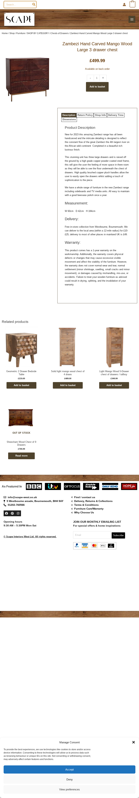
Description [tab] (68, 115)
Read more (21, 455)
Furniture (20, 33)
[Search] (34, 4)
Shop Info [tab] (100, 115)
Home (5, 33)
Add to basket (97, 86)
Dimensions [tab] (69, 119)
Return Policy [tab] (85, 115)
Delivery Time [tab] (115, 115)
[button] (133, 742)
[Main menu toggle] (132, 19)
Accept (69, 769)
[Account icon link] (124, 4)
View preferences (69, 789)
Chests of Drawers (59, 33)
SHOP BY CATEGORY (38, 33)
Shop (12, 33)
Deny (69, 779)
